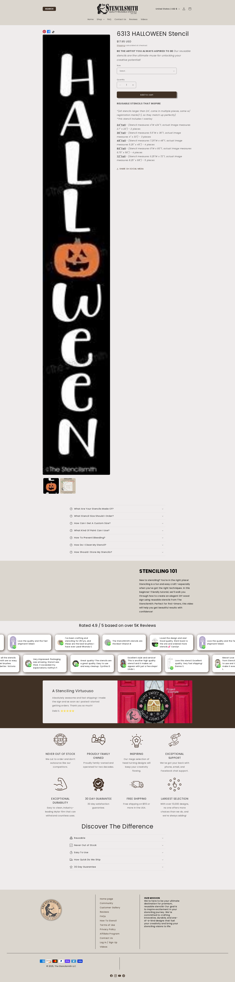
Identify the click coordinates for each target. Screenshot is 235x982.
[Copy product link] (53, 32)
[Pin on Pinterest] (44, 32)
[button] (49, 9)
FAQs (103, 916)
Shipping (121, 45)
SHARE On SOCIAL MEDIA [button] (132, 168)
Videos (103, 946)
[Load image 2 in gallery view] (67, 486)
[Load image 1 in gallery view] (51, 486)
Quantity (121, 79)
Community (106, 903)
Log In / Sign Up (108, 942)
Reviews (104, 911)
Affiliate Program (109, 933)
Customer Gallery (110, 907)
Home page (106, 898)
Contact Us (106, 938)
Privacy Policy (108, 929)
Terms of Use (107, 925)
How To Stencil (108, 920)
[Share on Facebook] (48, 32)
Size (119, 65)
